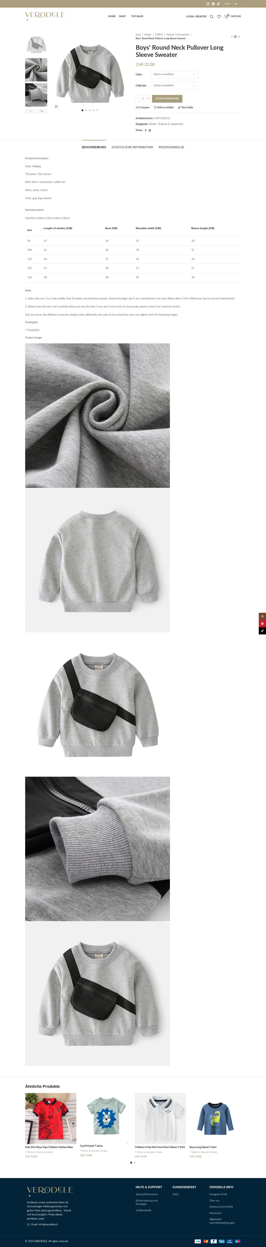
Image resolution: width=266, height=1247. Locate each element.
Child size (141, 85)
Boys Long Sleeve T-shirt (203, 1147)
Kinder (148, 34)
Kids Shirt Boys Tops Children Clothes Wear (49, 1147)
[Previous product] (232, 36)
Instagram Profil (218, 1194)
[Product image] (50, 1118)
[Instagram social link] (208, 3)
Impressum (215, 1213)
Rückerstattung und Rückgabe (147, 1203)
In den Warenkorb (167, 98)
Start (138, 34)
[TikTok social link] (218, 3)
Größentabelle (143, 1210)
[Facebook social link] (145, 130)
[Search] (211, 16)
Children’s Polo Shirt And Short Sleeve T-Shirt (160, 1147)
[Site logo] (45, 16)
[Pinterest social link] (213, 3)
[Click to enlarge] (56, 106)
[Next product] (239, 36)
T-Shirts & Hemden (35, 1152)
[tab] (94, 145)
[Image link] (50, 1192)
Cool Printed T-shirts (91, 1146)
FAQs (176, 1194)
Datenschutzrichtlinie (221, 1207)
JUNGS (159, 34)
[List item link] (50, 1225)
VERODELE (40, 1241)
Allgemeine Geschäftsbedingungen (222, 1221)
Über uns (214, 1201)
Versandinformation (147, 1194)
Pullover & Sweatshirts (178, 34)
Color (139, 74)
